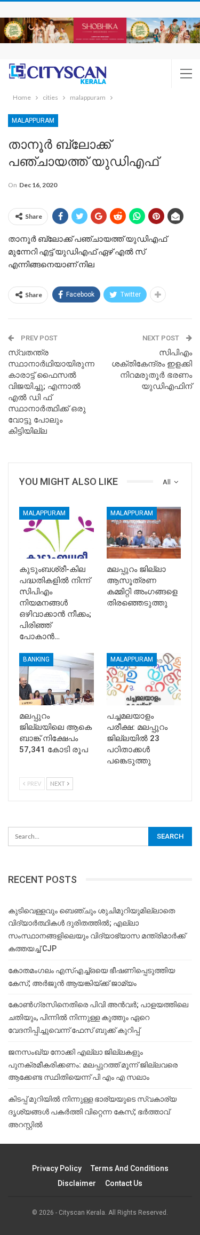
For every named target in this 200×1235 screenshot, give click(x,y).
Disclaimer (77, 1183)
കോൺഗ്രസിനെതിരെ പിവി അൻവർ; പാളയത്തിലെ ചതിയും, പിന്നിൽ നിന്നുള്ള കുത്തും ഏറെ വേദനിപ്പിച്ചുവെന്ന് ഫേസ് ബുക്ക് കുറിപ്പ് (98, 1017)
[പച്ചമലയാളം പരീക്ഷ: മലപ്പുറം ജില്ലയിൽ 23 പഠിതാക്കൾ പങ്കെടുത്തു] (144, 679)
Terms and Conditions (130, 1168)
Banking (36, 659)
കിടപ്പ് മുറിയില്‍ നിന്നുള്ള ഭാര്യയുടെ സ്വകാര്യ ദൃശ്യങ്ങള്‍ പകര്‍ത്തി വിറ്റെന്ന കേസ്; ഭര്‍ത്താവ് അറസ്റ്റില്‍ (92, 1112)
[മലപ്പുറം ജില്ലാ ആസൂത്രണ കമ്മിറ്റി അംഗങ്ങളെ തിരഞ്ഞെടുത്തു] (144, 533)
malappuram (33, 120)
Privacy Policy (57, 1168)
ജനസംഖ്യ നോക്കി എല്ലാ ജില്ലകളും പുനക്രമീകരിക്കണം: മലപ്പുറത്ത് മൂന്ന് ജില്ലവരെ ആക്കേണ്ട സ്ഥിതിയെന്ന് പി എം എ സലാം (93, 1065)
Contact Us (123, 1183)
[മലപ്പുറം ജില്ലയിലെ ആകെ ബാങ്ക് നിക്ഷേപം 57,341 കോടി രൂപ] (56, 679)
